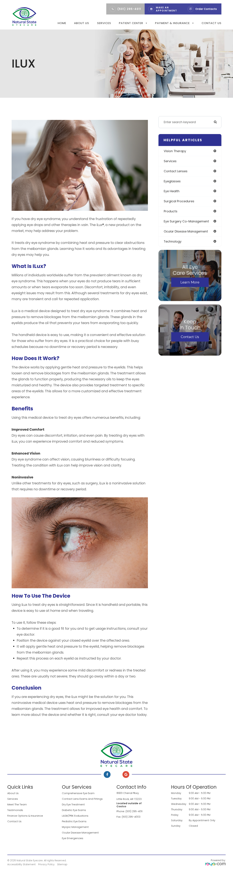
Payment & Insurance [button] (172, 23)
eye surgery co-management (186, 221)
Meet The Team (17, 804)
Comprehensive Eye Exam (78, 793)
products (170, 211)
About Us (81, 23)
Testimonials (15, 810)
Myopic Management (75, 827)
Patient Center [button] (131, 23)
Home (62, 23)
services (170, 161)
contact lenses (175, 171)
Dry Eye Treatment (73, 804)
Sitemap (62, 864)
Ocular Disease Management (80, 832)
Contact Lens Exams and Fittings (82, 799)
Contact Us (211, 23)
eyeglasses (172, 181)
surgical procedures (179, 201)
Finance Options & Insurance (25, 815)
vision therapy (175, 151)
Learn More (189, 282)
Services (104, 23)
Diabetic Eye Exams (74, 810)
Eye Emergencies (72, 838)
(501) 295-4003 (131, 816)
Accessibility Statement (21, 864)
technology (172, 241)
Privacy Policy (46, 864)
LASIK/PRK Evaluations (75, 815)
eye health (171, 191)
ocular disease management (186, 231)
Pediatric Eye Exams (74, 821)
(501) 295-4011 (129, 9)
